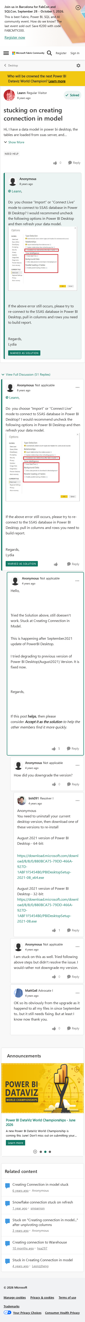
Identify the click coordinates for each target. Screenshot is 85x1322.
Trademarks (11, 1306)
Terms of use (67, 1297)
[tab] (40, 1151)
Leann (21, 93)
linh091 (34, 798)
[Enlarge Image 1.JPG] (43, 259)
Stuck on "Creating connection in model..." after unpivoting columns (45, 1222)
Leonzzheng (40, 1266)
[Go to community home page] (28, 53)
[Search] (49, 53)
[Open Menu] (78, 65)
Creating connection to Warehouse (39, 1242)
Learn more (57, 81)
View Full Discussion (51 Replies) (28, 374)
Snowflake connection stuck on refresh (42, 1202)
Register (61, 53)
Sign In (74, 53)
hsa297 (42, 1248)
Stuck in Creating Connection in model (42, 1260)
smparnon (38, 1208)
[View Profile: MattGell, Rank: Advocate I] (18, 993)
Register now (15, 37)
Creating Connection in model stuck (40, 1184)
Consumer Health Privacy (62, 1312)
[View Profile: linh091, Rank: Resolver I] (21, 800)
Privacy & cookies (42, 1297)
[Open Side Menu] (6, 53)
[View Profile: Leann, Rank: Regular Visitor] (9, 95)
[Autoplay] (35, 1151)
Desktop (13, 65)
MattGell (31, 990)
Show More (16, 142)
